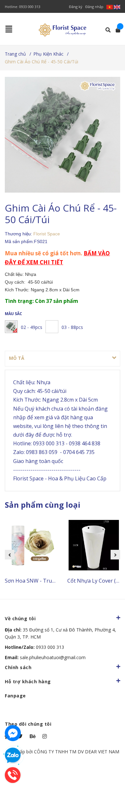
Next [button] (115, 554)
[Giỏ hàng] (116, 29)
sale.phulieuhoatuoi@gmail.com (45, 657)
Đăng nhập (94, 6)
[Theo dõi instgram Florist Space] (45, 736)
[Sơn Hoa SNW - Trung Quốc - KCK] (31, 545)
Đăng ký (75, 6)
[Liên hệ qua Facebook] (13, 733)
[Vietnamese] (110, 6)
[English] (117, 6)
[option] (31, 555)
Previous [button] (9, 554)
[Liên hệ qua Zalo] (13, 756)
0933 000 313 (29, 6)
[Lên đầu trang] (107, 767)
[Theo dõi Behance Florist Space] (33, 736)
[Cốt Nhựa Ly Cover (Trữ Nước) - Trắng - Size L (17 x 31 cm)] (93, 545)
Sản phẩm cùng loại (42, 504)
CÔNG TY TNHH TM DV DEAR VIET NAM (76, 752)
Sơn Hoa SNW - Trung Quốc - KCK (45, 580)
